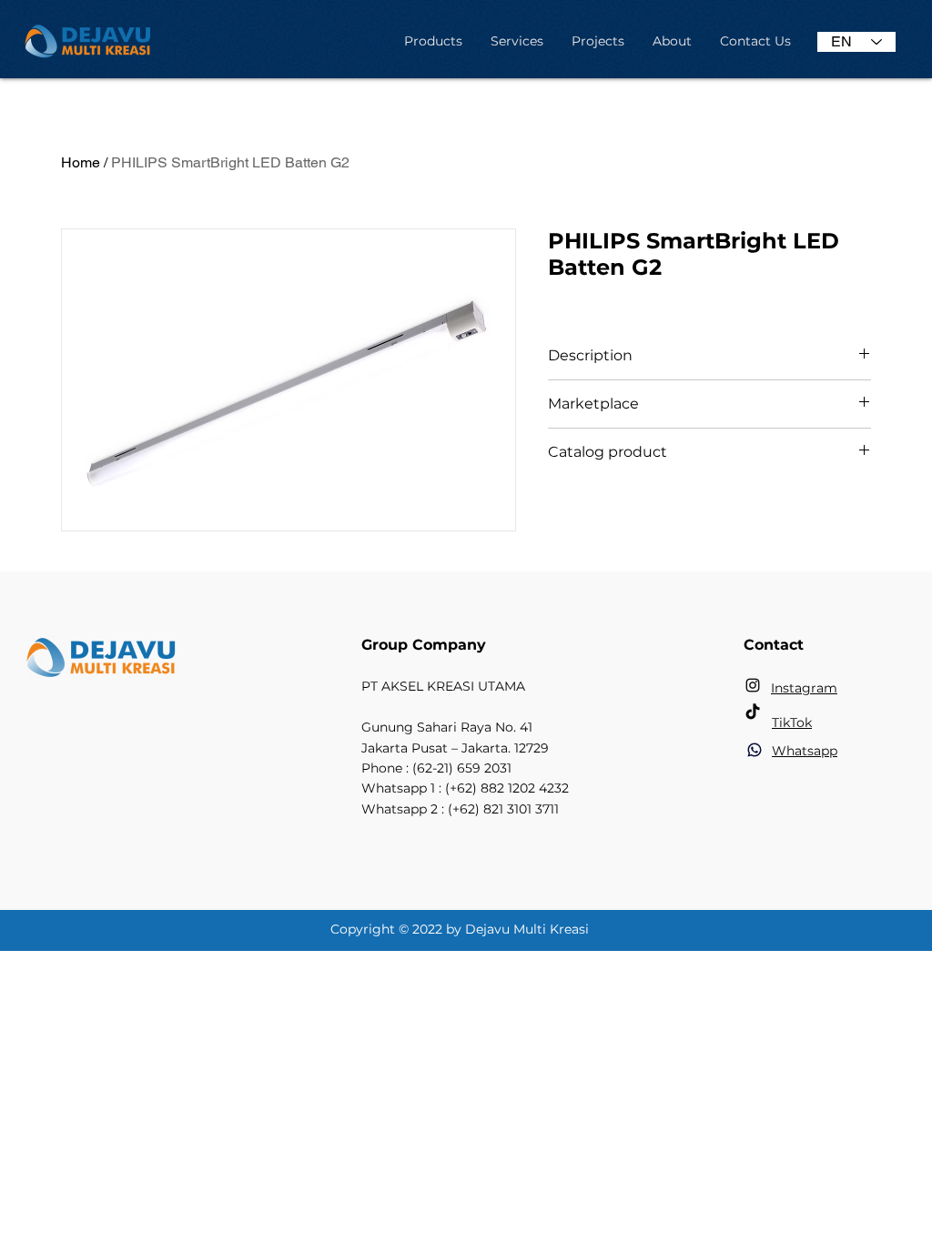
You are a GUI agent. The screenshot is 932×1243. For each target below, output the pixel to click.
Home (80, 162)
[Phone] (754, 750)
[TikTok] (753, 712)
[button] (433, 41)
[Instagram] (753, 685)
